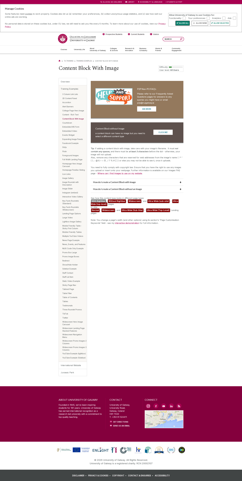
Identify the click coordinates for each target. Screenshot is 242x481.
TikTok (65, 314)
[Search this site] (181, 39)
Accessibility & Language (151, 2)
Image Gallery (68, 178)
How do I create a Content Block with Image (114, 182)
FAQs (64, 147)
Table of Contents (69, 297)
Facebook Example (70, 143)
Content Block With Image (73, 119)
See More (146, 109)
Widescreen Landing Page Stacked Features (73, 329)
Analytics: (216, 18)
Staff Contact (67, 273)
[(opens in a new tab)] (73, 452)
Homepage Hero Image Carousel (72, 165)
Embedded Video (69, 131)
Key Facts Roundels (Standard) (70, 202)
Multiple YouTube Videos (72, 236)
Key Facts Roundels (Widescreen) (70, 208)
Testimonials (67, 305)
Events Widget (68, 135)
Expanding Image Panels (72, 139)
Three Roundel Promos (72, 309)
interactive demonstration (127, 223)
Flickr (64, 151)
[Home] (59, 61)
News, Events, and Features (73, 244)
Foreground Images (70, 155)
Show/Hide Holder (70, 265)
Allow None (201, 23)
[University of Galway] (77, 38)
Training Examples (84, 61)
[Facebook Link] (155, 405)
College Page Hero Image (73, 111)
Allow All (184, 23)
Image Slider (67, 189)
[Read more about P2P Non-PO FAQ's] (113, 102)
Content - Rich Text (70, 115)
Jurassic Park (67, 372)
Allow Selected (221, 23)
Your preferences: (197, 18)
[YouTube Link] (163, 405)
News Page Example (71, 240)
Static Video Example (71, 281)
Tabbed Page (68, 289)
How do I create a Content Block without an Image (117, 189)
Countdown (67, 123)
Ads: (230, 18)
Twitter (65, 318)
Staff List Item (67, 277)
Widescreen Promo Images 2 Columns (74, 342)
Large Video (67, 217)
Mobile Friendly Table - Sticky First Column (72, 227)
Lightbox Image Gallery (71, 222)
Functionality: (175, 18)
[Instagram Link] (148, 406)
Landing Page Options (71, 213)
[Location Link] (164, 426)
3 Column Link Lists (70, 94)
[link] (73, 450)
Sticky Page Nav (69, 285)
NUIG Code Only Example (73, 248)
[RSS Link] (179, 405)
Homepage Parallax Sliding (73, 170)
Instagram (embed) (70, 193)
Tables (65, 301)
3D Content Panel (69, 98)
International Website (71, 365)
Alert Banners (67, 106)
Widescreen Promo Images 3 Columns (74, 348)
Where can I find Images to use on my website (120, 173)
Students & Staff (174, 2)
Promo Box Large (69, 252)
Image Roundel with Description (70, 183)
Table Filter (67, 293)
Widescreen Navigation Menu (72, 335)
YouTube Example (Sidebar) (74, 358)
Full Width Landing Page (72, 159)
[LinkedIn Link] (171, 405)
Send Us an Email (121, 426)
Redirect (65, 261)
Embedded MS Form (70, 127)
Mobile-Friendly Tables (72, 232)
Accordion (66, 102)
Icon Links (66, 174)
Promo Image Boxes (70, 256)
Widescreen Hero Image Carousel (72, 323)
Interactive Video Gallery (72, 197)
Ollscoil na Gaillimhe (112, 2)
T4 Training (68, 61)
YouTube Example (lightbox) (74, 353)
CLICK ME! (163, 132)
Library (131, 2)
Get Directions (120, 422)
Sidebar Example (69, 269)
